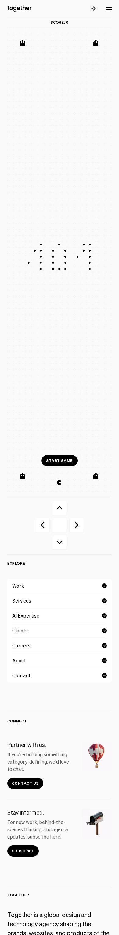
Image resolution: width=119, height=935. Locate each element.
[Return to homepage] (19, 8)
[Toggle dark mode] (93, 8)
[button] (109, 8)
